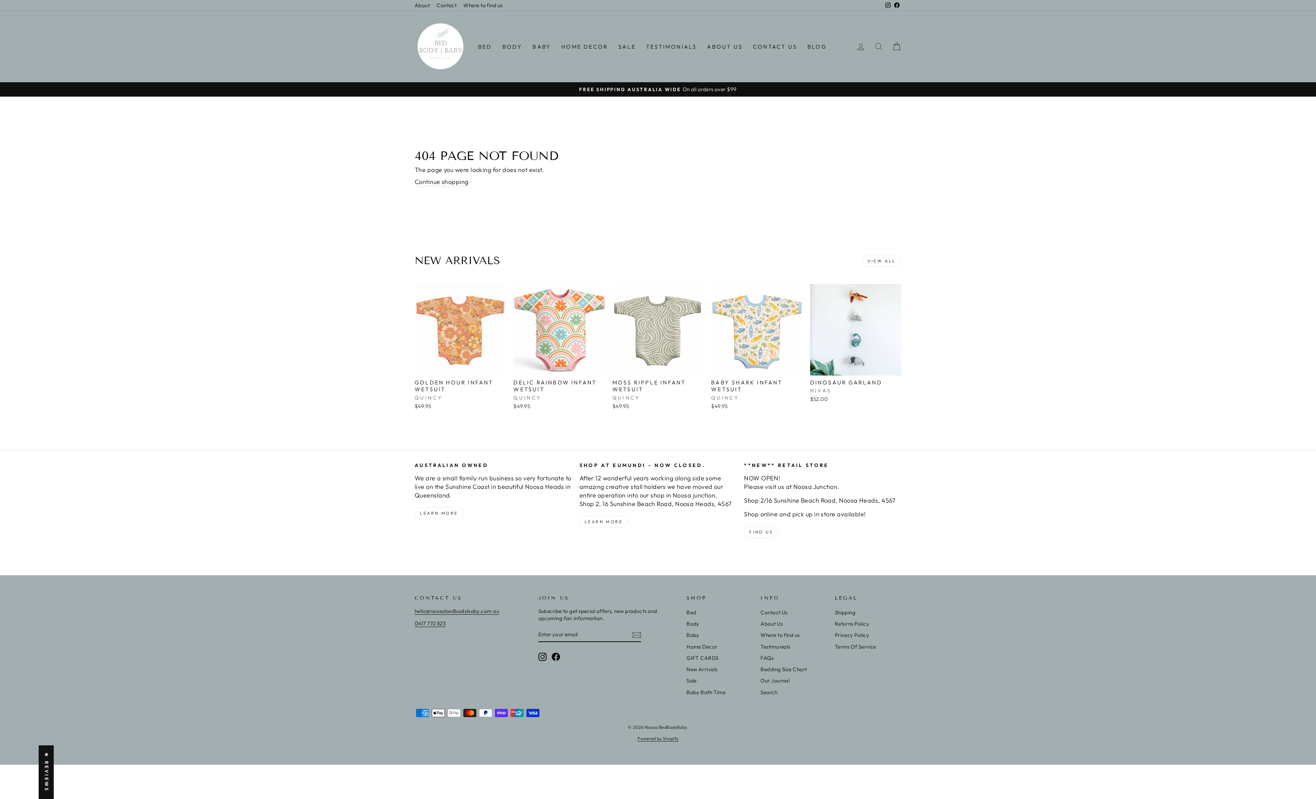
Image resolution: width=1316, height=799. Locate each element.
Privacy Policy (852, 635)
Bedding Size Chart (783, 669)
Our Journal (775, 680)
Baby (542, 46)
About (422, 5)
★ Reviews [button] (47, 772)
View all (881, 260)
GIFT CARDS (702, 658)
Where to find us (482, 5)
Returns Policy (852, 623)
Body (512, 46)
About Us (725, 46)
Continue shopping (441, 182)
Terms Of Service (855, 646)
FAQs (766, 658)
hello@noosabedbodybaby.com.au (457, 611)
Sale (627, 46)
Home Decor (584, 46)
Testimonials (671, 46)
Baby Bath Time (706, 692)
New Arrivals (701, 669)
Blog (817, 46)
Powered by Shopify (657, 738)
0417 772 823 (430, 623)
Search (768, 692)
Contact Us (775, 46)
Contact (446, 5)
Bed (485, 46)
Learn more (439, 513)
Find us (761, 531)
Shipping (845, 612)
